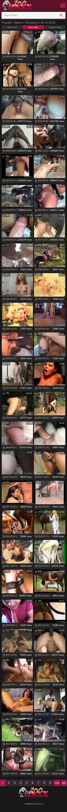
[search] (61, 15)
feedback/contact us (34, 804)
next (57, 783)
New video (12, 27)
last (64, 783)
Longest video (55, 27)
